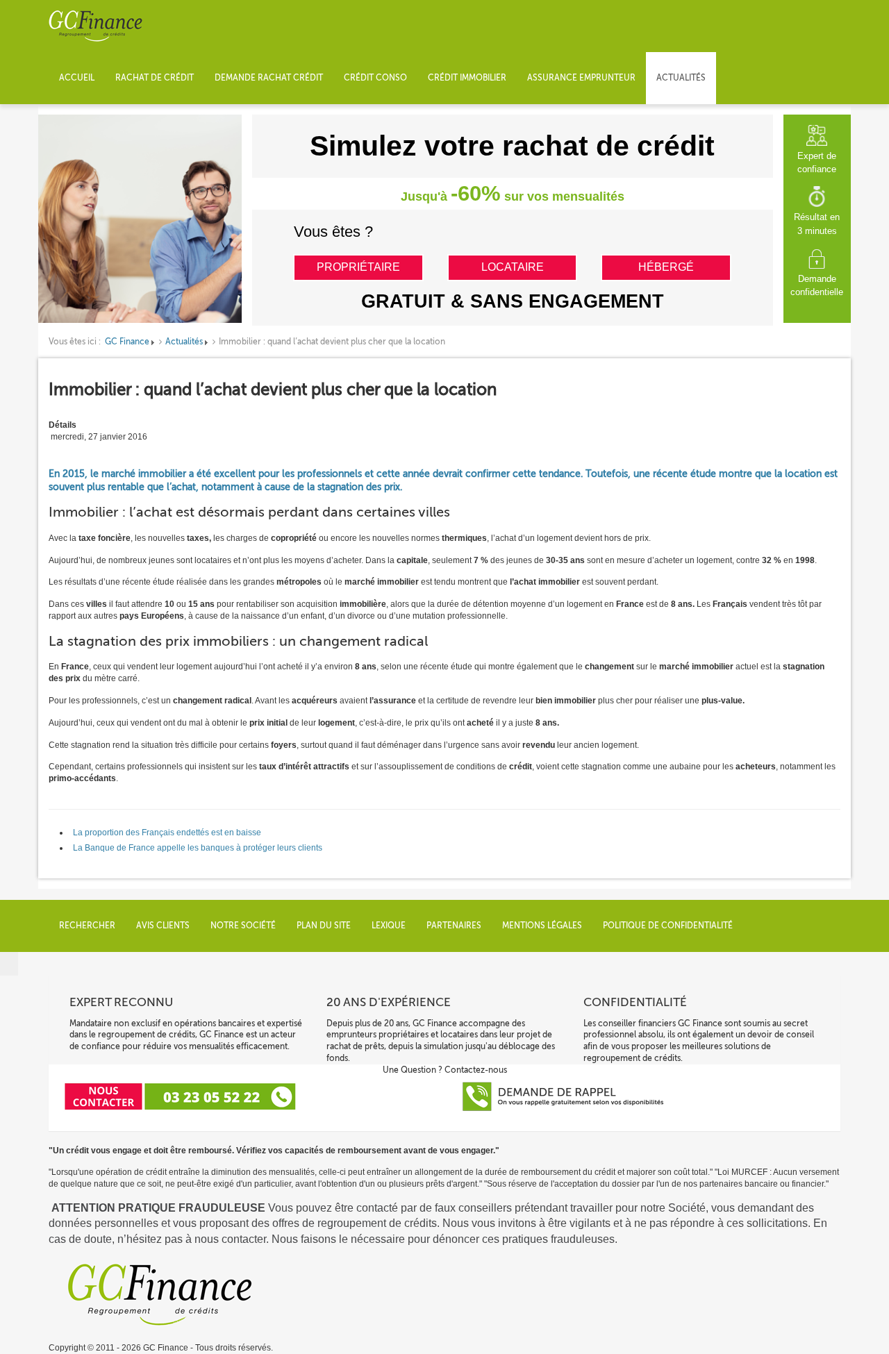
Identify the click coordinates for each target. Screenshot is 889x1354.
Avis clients (163, 925)
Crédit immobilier (467, 78)
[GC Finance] (95, 26)
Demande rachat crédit (269, 78)
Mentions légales (542, 925)
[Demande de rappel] (572, 1096)
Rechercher (87, 925)
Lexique (389, 925)
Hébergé (666, 267)
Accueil (76, 78)
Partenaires (453, 925)
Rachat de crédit (154, 78)
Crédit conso (375, 78)
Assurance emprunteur (581, 78)
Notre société (243, 925)
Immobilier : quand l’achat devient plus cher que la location (273, 390)
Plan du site (324, 925)
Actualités (681, 78)
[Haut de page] (9, 964)
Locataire (512, 267)
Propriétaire (358, 267)
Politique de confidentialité (668, 925)
